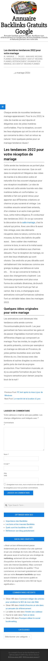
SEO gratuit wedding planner (26, 64)
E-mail (6, 464)
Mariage (10, 56)
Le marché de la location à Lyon (27, 399)
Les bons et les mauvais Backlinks (20, 524)
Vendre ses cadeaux (33, 612)
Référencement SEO (15, 657)
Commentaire (7, 424)
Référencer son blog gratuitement (20, 531)
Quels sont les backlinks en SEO (19, 527)
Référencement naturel (31, 657)
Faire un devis (28, 615)
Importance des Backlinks (16, 521)
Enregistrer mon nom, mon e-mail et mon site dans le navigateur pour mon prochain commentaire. (24, 486)
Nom (6, 454)
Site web (5, 474)
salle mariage (28, 222)
